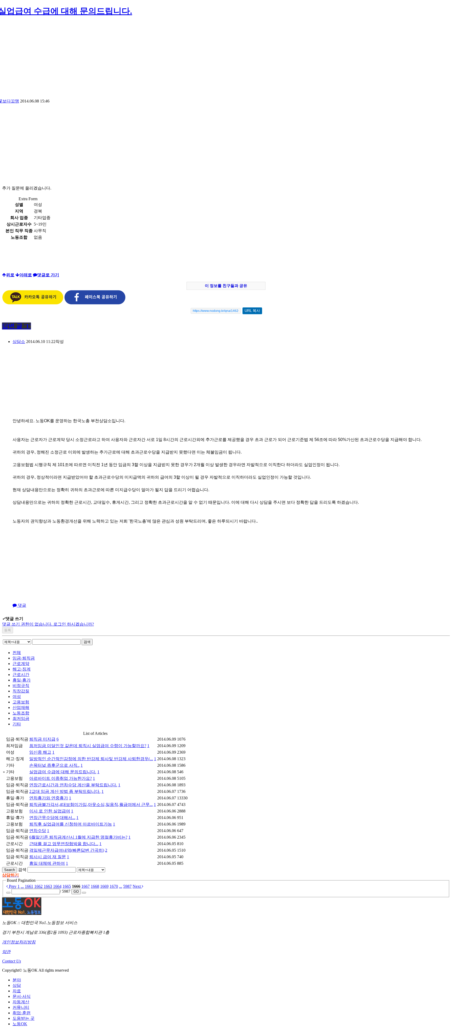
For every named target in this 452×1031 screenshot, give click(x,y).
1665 (67, 886)
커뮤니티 (21, 1007)
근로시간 (21, 674)
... (22, 886)
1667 (85, 886)
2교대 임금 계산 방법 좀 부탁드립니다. (64, 791)
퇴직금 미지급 (42, 739)
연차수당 (37, 830)
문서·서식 (22, 996)
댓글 (21, 605)
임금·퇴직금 (24, 658)
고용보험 (21, 702)
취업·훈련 (22, 1013)
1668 (95, 886)
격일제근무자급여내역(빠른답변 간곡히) (66, 850)
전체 (17, 652)
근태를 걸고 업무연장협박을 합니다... (63, 843)
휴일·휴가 (22, 680)
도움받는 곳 (24, 1018)
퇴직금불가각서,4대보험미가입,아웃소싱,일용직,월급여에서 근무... (91, 804)
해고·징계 (22, 669)
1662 (38, 886)
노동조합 (21, 713)
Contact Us (11, 961)
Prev (12, 886)
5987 (127, 886)
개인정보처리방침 (19, 942)
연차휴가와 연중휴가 (48, 798)
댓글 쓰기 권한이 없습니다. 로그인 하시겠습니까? (48, 624)
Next (137, 886)
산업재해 (21, 707)
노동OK (20, 1024)
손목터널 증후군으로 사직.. (54, 765)
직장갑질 (21, 691)
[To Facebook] (95, 303)
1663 (48, 886)
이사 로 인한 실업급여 (49, 811)
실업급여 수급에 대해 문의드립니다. (62, 772)
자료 (17, 991)
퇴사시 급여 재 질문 (47, 857)
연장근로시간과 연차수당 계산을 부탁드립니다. (73, 785)
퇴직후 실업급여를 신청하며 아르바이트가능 (70, 824)
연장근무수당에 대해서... (52, 817)
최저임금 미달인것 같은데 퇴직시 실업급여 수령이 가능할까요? (87, 745)
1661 (29, 886)
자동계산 (21, 1002)
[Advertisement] (226, 59)
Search (9, 870)
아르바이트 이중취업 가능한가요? (60, 778)
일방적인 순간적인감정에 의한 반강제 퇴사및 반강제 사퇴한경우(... (91, 759)
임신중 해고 (40, 752)
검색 (87, 642)
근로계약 (21, 663)
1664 (57, 886)
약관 (6, 951)
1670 (114, 886)
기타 (17, 724)
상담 (17, 985)
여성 (17, 696)
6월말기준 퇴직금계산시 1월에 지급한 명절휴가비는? (78, 837)
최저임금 (21, 718)
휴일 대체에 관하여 (47, 863)
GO (76, 891)
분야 (17, 980)
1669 (104, 886)
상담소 (19, 341)
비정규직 (21, 685)
